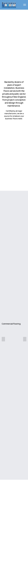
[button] (3, 339)
